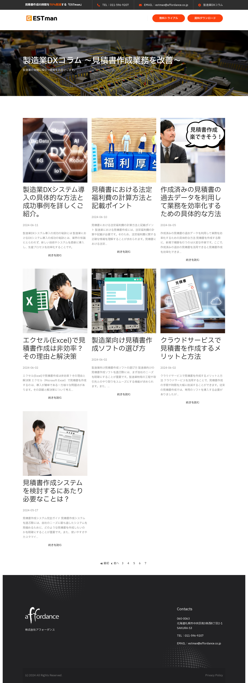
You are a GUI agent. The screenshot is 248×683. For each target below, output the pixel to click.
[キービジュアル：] (55, 150)
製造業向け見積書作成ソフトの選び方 (122, 345)
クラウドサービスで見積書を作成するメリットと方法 (190, 349)
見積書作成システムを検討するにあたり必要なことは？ (53, 491)
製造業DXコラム (213, 5)
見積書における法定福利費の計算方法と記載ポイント (122, 198)
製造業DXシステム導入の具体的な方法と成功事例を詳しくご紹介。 (54, 202)
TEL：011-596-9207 (190, 636)
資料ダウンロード (205, 18)
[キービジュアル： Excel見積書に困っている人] (55, 301)
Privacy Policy (214, 675)
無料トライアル (168, 18)
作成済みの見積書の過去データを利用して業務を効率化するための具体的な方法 (190, 202)
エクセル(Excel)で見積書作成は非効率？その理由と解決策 (54, 349)
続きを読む (55, 255)
